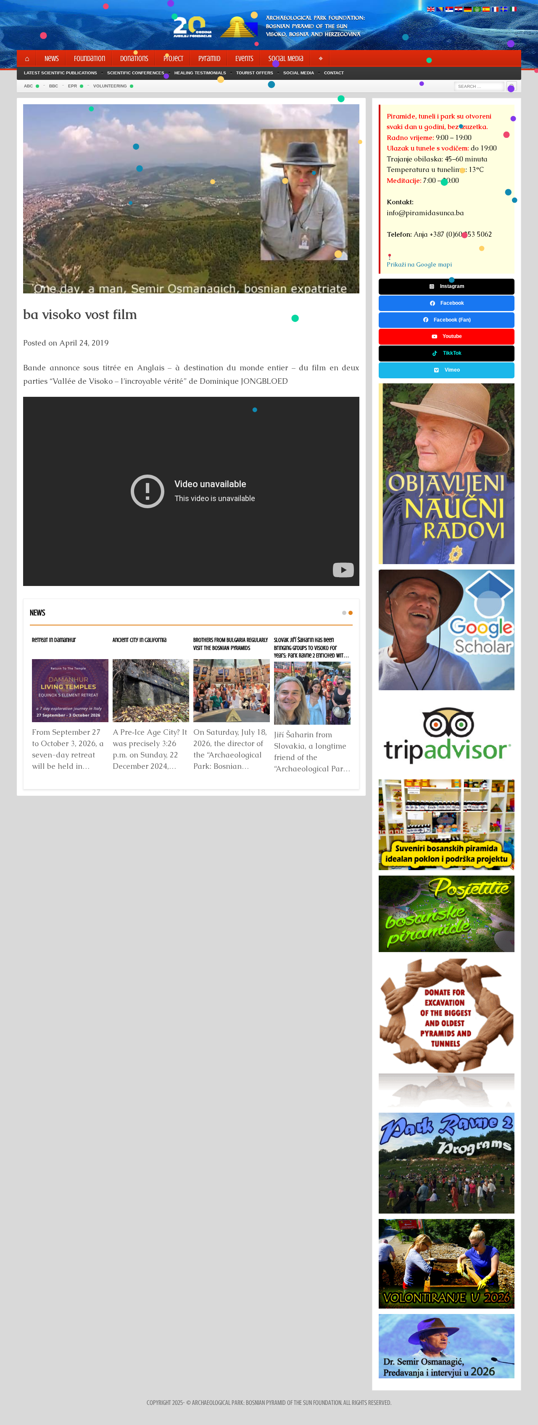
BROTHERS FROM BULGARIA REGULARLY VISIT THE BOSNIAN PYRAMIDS (230, 643)
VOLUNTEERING (110, 86)
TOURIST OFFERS (254, 73)
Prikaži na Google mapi (419, 264)
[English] (431, 10)
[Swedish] (504, 10)
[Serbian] (449, 10)
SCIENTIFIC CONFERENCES (135, 73)
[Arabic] (477, 10)
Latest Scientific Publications (60, 73)
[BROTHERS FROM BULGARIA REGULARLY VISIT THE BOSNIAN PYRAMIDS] (231, 690)
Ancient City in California (139, 639)
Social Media (298, 73)
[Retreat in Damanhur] (70, 690)
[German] (468, 10)
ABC (28, 86)
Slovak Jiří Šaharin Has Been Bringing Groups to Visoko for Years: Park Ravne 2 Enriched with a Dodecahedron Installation (312, 651)
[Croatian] (458, 10)
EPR (72, 86)
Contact (334, 73)
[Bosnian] (440, 10)
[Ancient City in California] (151, 690)
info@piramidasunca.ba (425, 212)
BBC (53, 86)
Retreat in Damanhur (54, 639)
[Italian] (513, 10)
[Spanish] (486, 10)
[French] (494, 10)
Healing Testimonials (200, 73)
